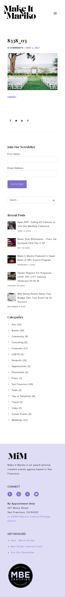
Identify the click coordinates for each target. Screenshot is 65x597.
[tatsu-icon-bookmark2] (28, 494)
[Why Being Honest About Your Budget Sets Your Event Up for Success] (12, 297)
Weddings (17, 420)
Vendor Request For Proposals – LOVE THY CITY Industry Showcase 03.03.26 (36, 277)
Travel (15, 402)
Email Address (16, 168)
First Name (14, 154)
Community (18, 336)
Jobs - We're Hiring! (22, 540)
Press (15, 378)
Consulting (18, 342)
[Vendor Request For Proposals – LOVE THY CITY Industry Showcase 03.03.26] (12, 276)
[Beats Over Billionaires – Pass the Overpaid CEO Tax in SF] (12, 242)
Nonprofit (17, 360)
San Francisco (20, 384)
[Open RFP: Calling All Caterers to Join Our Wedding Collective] (12, 225)
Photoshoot (18, 372)
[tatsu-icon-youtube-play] (36, 494)
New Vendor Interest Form (26, 546)
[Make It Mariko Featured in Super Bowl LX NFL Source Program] (12, 259)
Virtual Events (20, 414)
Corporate (17, 348)
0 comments (15, 47)
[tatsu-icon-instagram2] (19, 494)
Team (15, 390)
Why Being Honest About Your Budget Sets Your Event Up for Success (35, 298)
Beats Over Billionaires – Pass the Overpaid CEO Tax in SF (37, 241)
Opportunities (19, 366)
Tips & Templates (21, 396)
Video (15, 408)
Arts (14, 324)
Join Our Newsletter (22, 552)
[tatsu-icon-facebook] (11, 494)
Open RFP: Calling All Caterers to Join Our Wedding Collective (36, 224)
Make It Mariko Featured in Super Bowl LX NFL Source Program (36, 258)
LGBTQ (16, 354)
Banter (15, 330)
